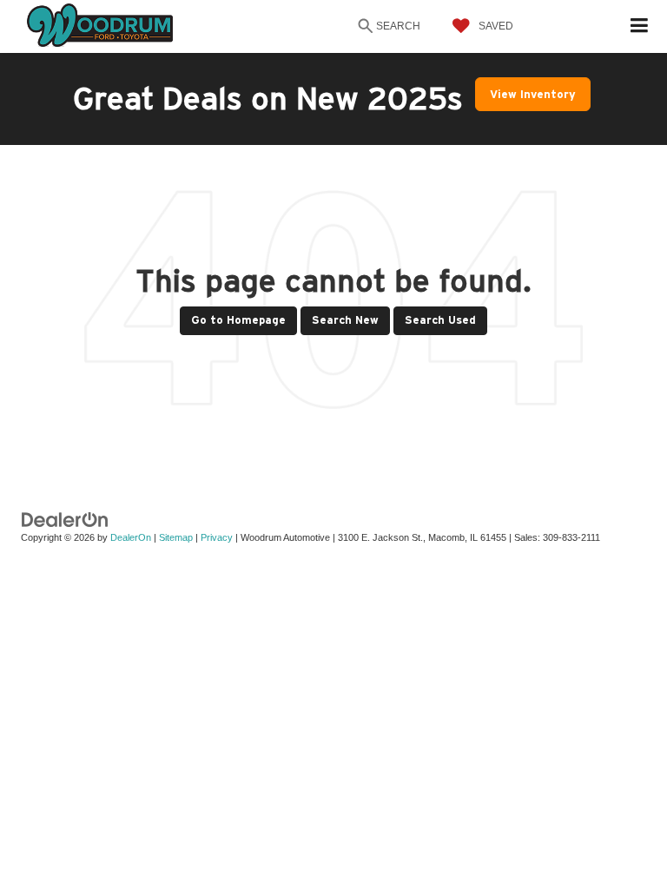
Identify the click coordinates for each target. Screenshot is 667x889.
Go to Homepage (238, 319)
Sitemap (176, 537)
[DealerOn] (65, 518)
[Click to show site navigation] (639, 26)
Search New (345, 319)
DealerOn (130, 537)
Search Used (440, 319)
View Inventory (533, 94)
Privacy (217, 537)
